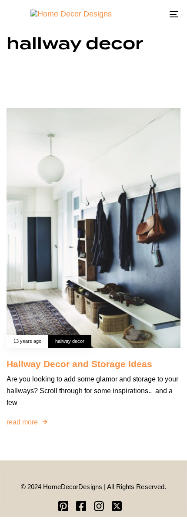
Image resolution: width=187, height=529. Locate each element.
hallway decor (69, 341)
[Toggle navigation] (150, 14)
